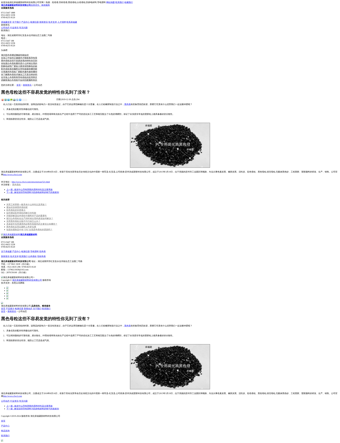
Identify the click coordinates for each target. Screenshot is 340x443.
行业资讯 (14, 28)
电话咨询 (5, 431)
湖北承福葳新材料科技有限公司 (27, 280)
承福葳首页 (6, 22)
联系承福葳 (71, 22)
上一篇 (29, 189)
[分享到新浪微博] (2, 99)
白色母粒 (32, 256)
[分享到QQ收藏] (14, 99)
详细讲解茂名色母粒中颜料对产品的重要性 (26, 216)
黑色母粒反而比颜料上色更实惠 (21, 227)
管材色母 (41, 256)
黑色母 (127, 104)
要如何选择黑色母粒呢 (17, 207)
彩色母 (42, 251)
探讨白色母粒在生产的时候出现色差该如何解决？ (29, 218)
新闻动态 (28, 308)
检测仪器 (34, 22)
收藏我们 (128, 2)
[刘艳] (7, 298)
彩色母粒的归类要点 (16, 210)
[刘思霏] (7, 293)
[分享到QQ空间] (5, 99)
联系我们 (119, 2)
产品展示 (10, 308)
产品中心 (25, 22)
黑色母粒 (16, 185)
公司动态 (5, 28)
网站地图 (110, 2)
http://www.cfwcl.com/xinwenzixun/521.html (31, 182)
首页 (18, 85)
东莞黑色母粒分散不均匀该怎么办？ (23, 221)
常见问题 (23, 28)
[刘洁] (7, 290)
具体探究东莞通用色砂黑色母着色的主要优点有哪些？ (31, 224)
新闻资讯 (43, 22)
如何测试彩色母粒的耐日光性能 (21, 213)
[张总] (7, 288)
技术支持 (52, 22)
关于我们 (16, 22)
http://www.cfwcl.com (12, 174)
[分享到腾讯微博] (8, 99)
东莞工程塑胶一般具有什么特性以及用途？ (26, 204)
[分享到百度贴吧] (17, 99)
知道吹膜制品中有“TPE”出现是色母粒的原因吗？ (29, 229)
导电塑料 (34, 251)
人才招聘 (61, 22)
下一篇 (32, 192)
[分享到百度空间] (11, 99)
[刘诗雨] (7, 296)
